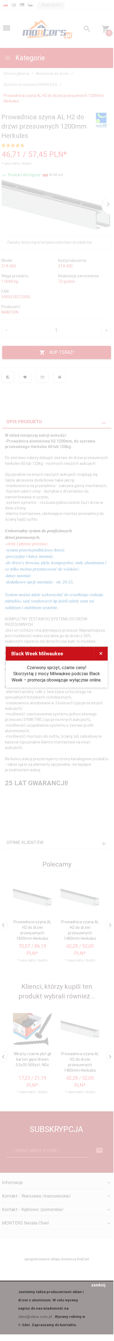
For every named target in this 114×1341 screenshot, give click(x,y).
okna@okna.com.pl (35, 1317)
